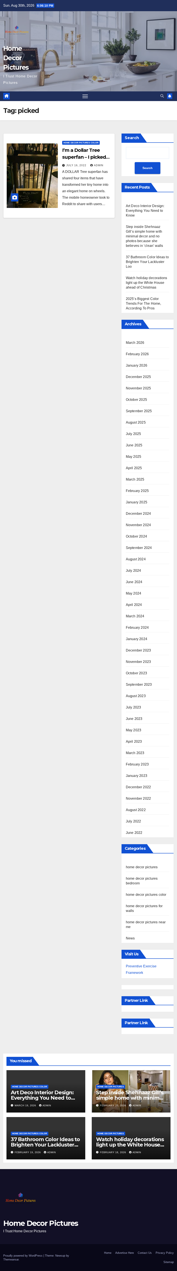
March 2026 (135, 342)
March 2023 (135, 753)
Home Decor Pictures (15, 58)
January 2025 (136, 502)
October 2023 (136, 673)
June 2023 (134, 719)
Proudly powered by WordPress (23, 1255)
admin (98, 165)
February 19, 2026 (28, 1152)
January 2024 (136, 639)
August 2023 (136, 696)
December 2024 (138, 513)
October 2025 (136, 399)
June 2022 (134, 833)
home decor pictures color (80, 142)
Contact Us (145, 1252)
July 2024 (133, 570)
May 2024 (133, 593)
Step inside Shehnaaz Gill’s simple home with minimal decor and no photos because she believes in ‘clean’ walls (144, 236)
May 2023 (133, 730)
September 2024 (139, 548)
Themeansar (11, 1259)
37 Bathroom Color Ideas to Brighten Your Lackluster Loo (147, 261)
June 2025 (134, 445)
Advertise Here (124, 1252)
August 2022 (136, 810)
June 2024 (134, 582)
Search (132, 137)
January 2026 (136, 365)
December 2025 (138, 377)
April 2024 (134, 605)
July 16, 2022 (76, 165)
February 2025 (137, 491)
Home (107, 1252)
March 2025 (135, 479)
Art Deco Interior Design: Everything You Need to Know (145, 210)
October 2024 (136, 536)
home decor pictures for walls (144, 908)
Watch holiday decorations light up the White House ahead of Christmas (146, 282)
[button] (162, 96)
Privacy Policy (165, 1252)
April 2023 (134, 741)
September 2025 (139, 411)
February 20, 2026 (113, 1105)
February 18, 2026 (113, 1152)
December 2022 (138, 787)
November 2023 (138, 662)
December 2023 (138, 650)
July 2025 (133, 434)
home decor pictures (142, 867)
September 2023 (139, 684)
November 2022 (138, 798)
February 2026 (137, 354)
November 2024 (138, 525)
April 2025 (134, 468)
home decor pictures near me (146, 924)
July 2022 (133, 821)
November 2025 (138, 388)
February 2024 (137, 627)
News (130, 938)
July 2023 (133, 707)
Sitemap (168, 1262)
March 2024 (135, 616)
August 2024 (136, 559)
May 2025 (133, 456)
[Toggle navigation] (85, 96)
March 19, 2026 (26, 1105)
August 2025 (136, 422)
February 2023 (137, 764)
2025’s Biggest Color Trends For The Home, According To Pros (143, 303)
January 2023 (136, 776)
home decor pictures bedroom (142, 881)
